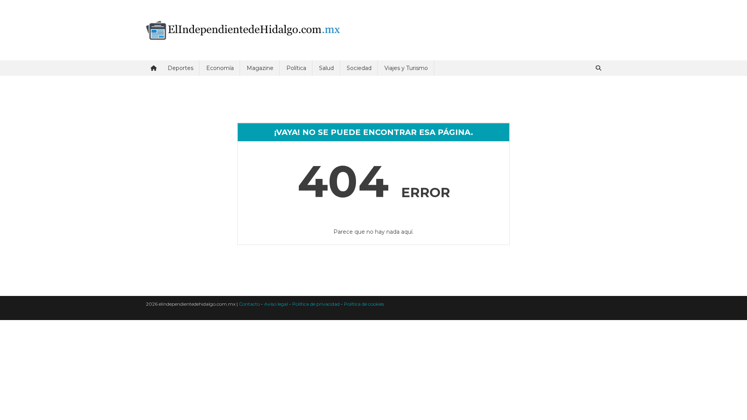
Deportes (180, 68)
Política (296, 68)
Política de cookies (364, 304)
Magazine (260, 68)
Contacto (249, 304)
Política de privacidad (316, 304)
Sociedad (359, 68)
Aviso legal (276, 304)
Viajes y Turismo (406, 68)
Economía (220, 68)
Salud (326, 68)
